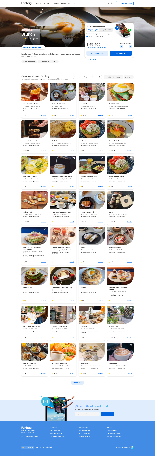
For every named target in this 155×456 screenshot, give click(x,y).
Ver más (43, 115)
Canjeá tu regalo (126, 3)
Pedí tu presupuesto (85, 430)
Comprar (122, 53)
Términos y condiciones (123, 447)
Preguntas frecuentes (113, 433)
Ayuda (74, 3)
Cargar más (77, 383)
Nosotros (55, 3)
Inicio (25, 10)
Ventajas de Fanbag (85, 436)
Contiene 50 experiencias (32, 47)
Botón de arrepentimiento (114, 436)
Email (90, 36)
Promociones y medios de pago (96, 47)
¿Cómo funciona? (92, 59)
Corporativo (65, 3)
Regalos (38, 3)
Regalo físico (106, 30)
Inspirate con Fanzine (56, 433)
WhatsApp (99, 36)
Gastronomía (34, 10)
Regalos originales (84, 433)
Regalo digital (93, 30)
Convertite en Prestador (57, 436)
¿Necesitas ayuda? (31, 436)
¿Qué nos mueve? (55, 430)
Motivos (46, 3)
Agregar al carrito (97, 53)
